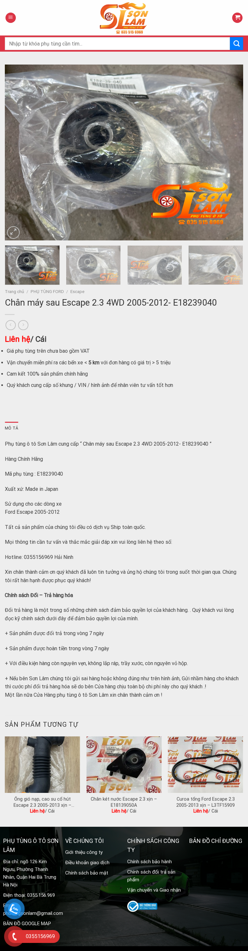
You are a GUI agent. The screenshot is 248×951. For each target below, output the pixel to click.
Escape (77, 291)
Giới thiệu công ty (84, 852)
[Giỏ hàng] (237, 18)
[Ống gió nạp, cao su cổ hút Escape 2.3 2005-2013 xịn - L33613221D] (42, 764)
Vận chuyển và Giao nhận (154, 890)
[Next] (230, 152)
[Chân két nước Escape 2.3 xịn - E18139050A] (123, 764)
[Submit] (236, 43)
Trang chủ (14, 291)
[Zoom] (13, 232)
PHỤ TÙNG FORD (47, 291)
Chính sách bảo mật (86, 873)
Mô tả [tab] (11, 428)
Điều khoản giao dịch (87, 862)
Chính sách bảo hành (149, 862)
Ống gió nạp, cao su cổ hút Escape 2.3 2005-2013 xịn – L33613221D (42, 802)
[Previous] (18, 152)
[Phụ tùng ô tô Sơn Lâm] (124, 17)
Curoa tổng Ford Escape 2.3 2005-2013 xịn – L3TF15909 (205, 802)
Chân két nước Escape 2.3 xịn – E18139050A (124, 802)
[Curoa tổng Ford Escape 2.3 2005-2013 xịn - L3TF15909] (205, 764)
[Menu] (10, 18)
